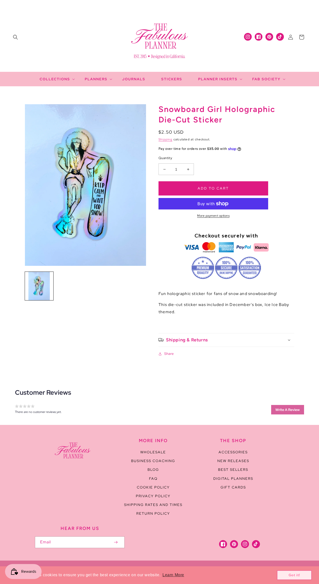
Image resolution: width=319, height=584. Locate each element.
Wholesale (153, 452)
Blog (153, 469)
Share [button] (169, 353)
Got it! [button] (294, 575)
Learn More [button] (173, 575)
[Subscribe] (115, 542)
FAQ (153, 478)
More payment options (213, 216)
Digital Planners (233, 478)
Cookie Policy (153, 487)
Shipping (165, 139)
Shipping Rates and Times (153, 504)
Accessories (233, 452)
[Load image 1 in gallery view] (39, 286)
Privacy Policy (153, 496)
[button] (15, 37)
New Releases (233, 461)
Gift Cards (233, 487)
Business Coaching (153, 461)
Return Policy (153, 513)
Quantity (165, 158)
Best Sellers (233, 469)
